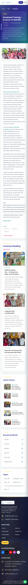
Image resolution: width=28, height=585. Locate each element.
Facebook (14, 228)
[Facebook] (2, 552)
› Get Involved (5, 534)
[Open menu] (25, 2)
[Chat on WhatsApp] (25, 582)
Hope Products (1, 27)
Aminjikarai (8, 566)
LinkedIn (6, 231)
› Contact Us (18, 531)
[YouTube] (10, 552)
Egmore (14, 566)
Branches (5, 542)
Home (3, 8)
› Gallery (3, 538)
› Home (3, 528)
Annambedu (8, 561)
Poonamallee (16, 561)
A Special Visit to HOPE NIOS (10, 312)
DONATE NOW (7, 220)
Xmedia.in (23, 583)
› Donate (17, 534)
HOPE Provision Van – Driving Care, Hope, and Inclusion (12, 272)
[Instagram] (14, 552)
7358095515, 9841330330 (11, 519)
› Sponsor (17, 528)
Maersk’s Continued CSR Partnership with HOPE (13, 351)
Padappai (23, 561)
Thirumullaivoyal (16, 564)
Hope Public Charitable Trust (11, 92)
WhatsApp (6, 228)
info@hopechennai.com (11, 516)
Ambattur (8, 564)
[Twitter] (6, 552)
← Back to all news (7, 235)
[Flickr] (18, 552)
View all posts (6, 249)
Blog (9, 8)
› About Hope (4, 531)
